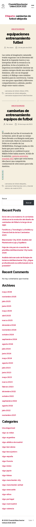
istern (12, 48)
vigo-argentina (8, 437)
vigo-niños (6, 494)
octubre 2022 (8, 396)
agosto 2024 (7, 344)
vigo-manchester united (12, 485)
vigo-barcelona (8, 447)
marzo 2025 (7, 320)
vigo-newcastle (9, 490)
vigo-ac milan (8, 433)
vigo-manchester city (11, 480)
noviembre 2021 (9, 415)
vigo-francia (7, 461)
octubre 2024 (8, 335)
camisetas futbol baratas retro (15, 186)
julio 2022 (6, 410)
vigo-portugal (8, 499)
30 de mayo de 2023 (25, 124)
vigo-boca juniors (9, 452)
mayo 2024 (7, 358)
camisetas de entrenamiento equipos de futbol (18, 115)
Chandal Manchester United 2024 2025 (18, 5)
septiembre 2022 (9, 401)
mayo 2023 (7, 377)
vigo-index (6, 466)
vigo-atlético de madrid (12, 442)
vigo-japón (6, 471)
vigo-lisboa (7, 475)
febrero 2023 (8, 387)
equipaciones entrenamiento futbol (18, 38)
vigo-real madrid (9, 504)
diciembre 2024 (9, 325)
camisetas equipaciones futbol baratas (18, 95)
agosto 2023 (7, 363)
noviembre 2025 (9, 297)
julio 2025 (6, 301)
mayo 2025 (7, 311)
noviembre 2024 (9, 330)
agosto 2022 (7, 406)
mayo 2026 (7, 292)
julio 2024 (6, 349)
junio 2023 (6, 372)
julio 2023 (6, 368)
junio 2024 (6, 353)
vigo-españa (7, 456)
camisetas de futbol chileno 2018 (16, 91)
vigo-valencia (8, 509)
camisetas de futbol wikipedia (15, 93)
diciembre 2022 (9, 391)
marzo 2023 (7, 382)
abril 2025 (6, 316)
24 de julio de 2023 (25, 48)
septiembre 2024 (9, 339)
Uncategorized (18, 29)
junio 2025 (6, 306)
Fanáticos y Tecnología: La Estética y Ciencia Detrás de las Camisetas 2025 (17, 232)
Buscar (4, 199)
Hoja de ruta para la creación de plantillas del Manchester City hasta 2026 (17, 250)
